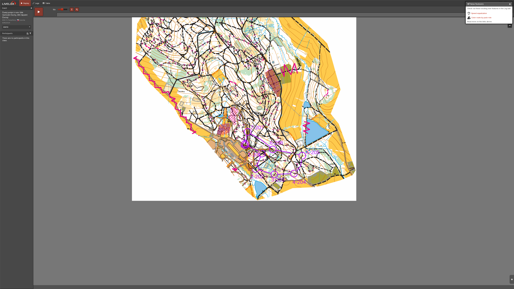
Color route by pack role (481, 18)
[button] (72, 9)
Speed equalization (479, 13)
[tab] (25, 3)
